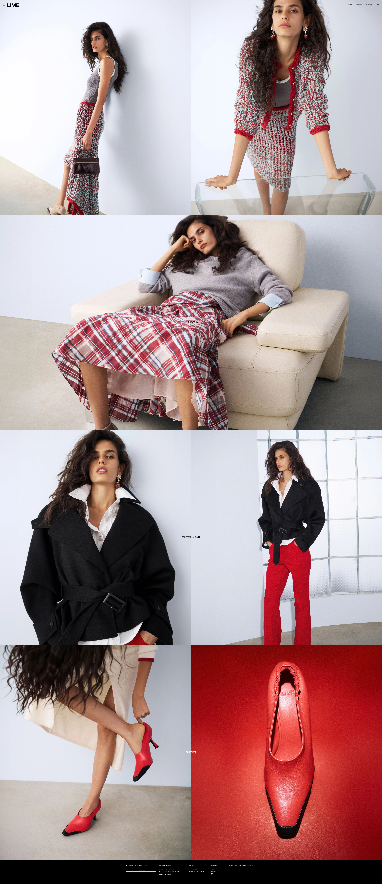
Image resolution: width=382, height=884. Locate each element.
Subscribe (141, 870)
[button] (4, 5)
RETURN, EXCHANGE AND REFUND (169, 871)
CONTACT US (193, 869)
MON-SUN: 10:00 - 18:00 (196, 871)
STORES (213, 871)
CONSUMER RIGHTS (165, 874)
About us (214, 869)
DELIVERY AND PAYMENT (166, 869)
